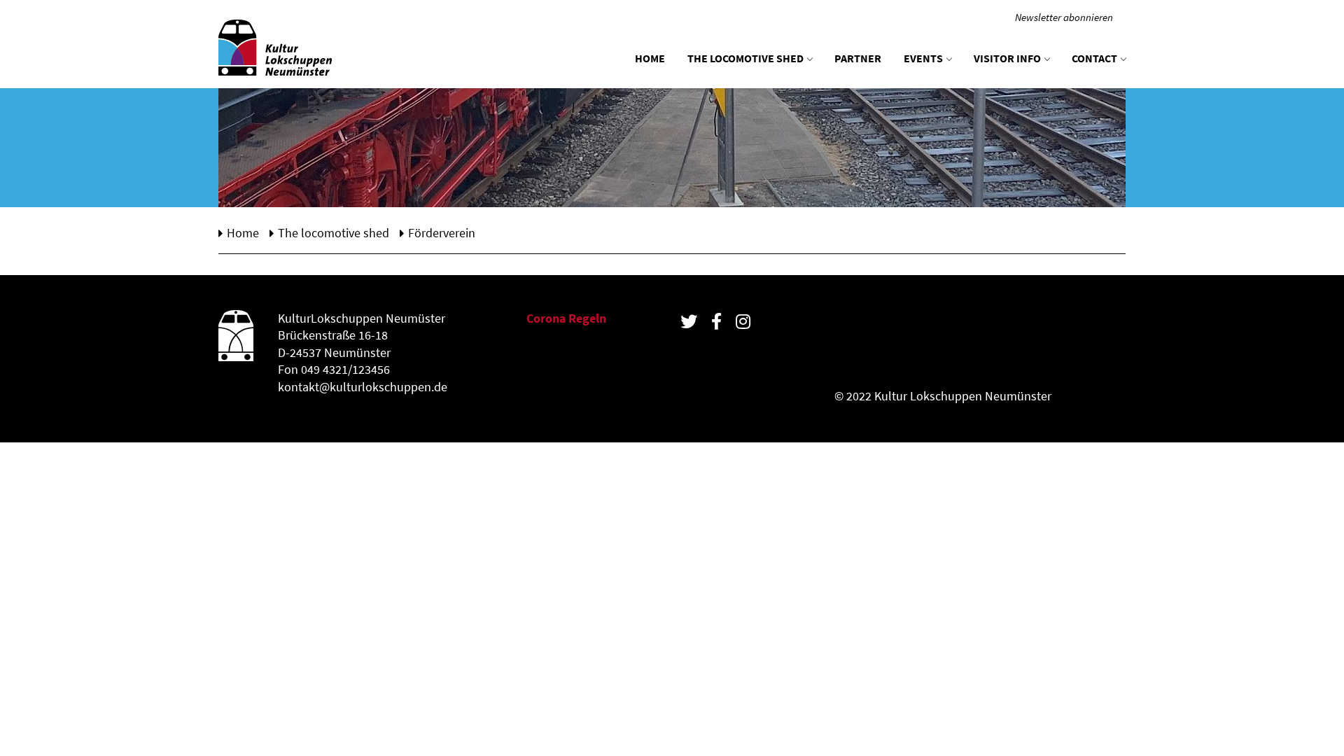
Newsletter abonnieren (1064, 17)
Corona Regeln (566, 318)
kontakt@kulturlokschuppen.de (362, 387)
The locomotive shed (745, 58)
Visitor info (1007, 58)
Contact (1094, 58)
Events (923, 58)
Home (650, 58)
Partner (857, 58)
